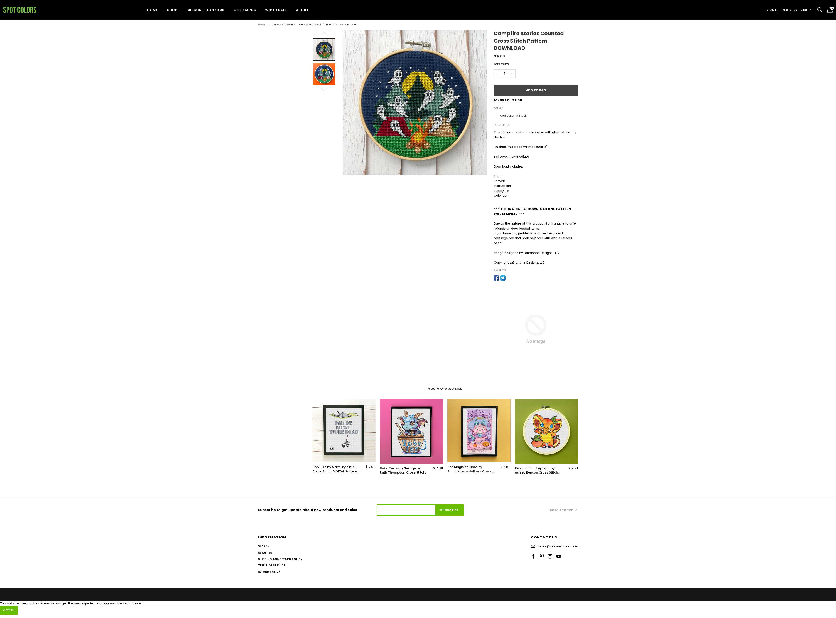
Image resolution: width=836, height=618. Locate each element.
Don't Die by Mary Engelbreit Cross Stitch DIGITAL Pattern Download (334, 469)
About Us (265, 553)
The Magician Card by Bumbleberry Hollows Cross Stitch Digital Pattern (469, 469)
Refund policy (269, 572)
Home (152, 10)
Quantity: (501, 64)
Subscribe (449, 510)
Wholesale (276, 10)
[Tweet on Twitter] (503, 278)
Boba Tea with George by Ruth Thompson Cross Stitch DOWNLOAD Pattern (402, 470)
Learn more (132, 603)
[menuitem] (152, 9)
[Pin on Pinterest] (509, 278)
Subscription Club (205, 10)
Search (264, 546)
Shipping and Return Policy (280, 559)
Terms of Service (271, 565)
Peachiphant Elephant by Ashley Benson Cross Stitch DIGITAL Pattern (536, 470)
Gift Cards (245, 10)
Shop (172, 10)
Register (789, 10)
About (302, 10)
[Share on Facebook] (496, 278)
